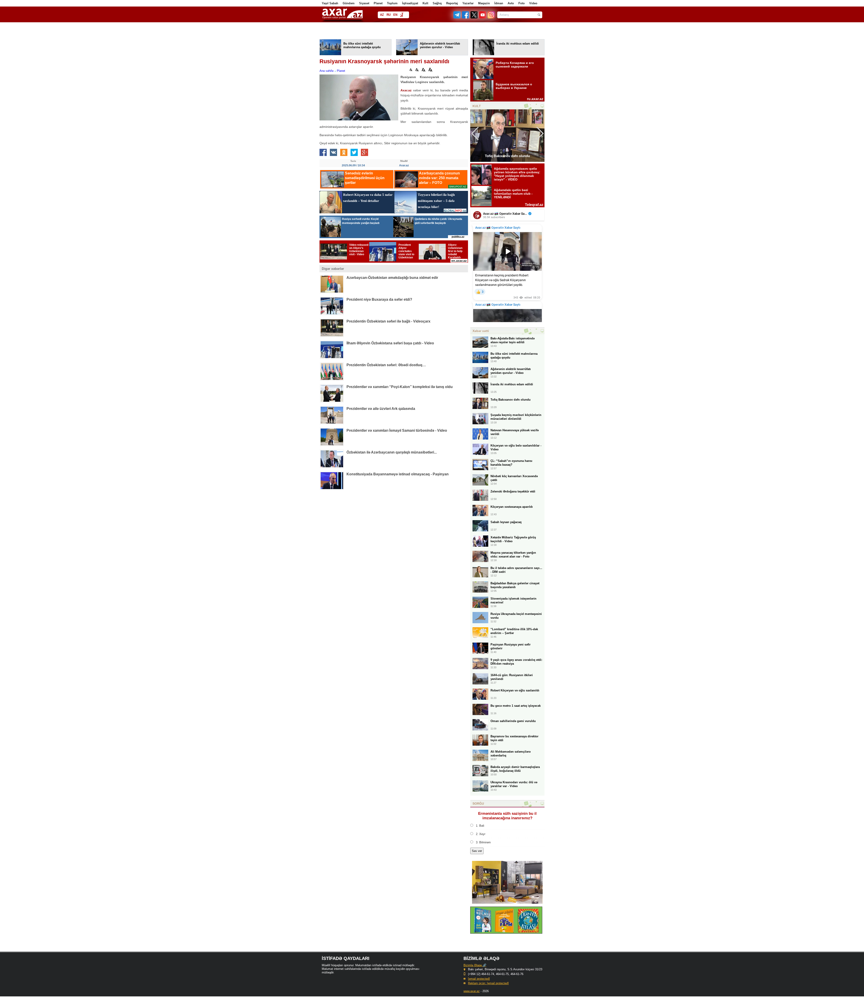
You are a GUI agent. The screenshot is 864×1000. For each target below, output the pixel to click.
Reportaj (452, 3)
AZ (382, 14)
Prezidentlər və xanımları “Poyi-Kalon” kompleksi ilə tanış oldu (399, 387)
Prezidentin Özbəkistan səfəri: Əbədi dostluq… (386, 365)
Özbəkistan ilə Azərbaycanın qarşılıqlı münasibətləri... (391, 452)
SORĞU (478, 803)
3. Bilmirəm (483, 842)
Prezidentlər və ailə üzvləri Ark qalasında (380, 409)
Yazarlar (468, 3)
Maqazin (484, 3)
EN (395, 14)
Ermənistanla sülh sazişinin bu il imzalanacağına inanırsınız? (507, 815)
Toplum (392, 3)
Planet (378, 3)
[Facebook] (465, 17)
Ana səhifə (326, 70)
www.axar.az (472, 991)
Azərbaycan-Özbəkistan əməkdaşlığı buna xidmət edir (392, 278)
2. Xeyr (480, 834)
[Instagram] (491, 17)
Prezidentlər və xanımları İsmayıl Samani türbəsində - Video (396, 430)
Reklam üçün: (488, 983)
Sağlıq (437, 3)
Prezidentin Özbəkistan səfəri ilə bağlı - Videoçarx (388, 321)
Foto (521, 3)
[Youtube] (483, 17)
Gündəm (349, 3)
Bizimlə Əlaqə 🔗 (475, 965)
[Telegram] (457, 17)
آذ (401, 15)
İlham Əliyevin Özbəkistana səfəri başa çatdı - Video (390, 343)
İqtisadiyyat (410, 3)
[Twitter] (474, 17)
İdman (498, 3)
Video (533, 3)
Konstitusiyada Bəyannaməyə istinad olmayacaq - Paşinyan (397, 474)
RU (389, 14)
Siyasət (364, 3)
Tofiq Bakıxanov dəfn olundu (507, 156)
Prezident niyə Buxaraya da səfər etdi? (379, 299)
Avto (511, 3)
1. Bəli (480, 825)
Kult (425, 3)
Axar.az (406, 90)
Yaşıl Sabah (330, 3)
